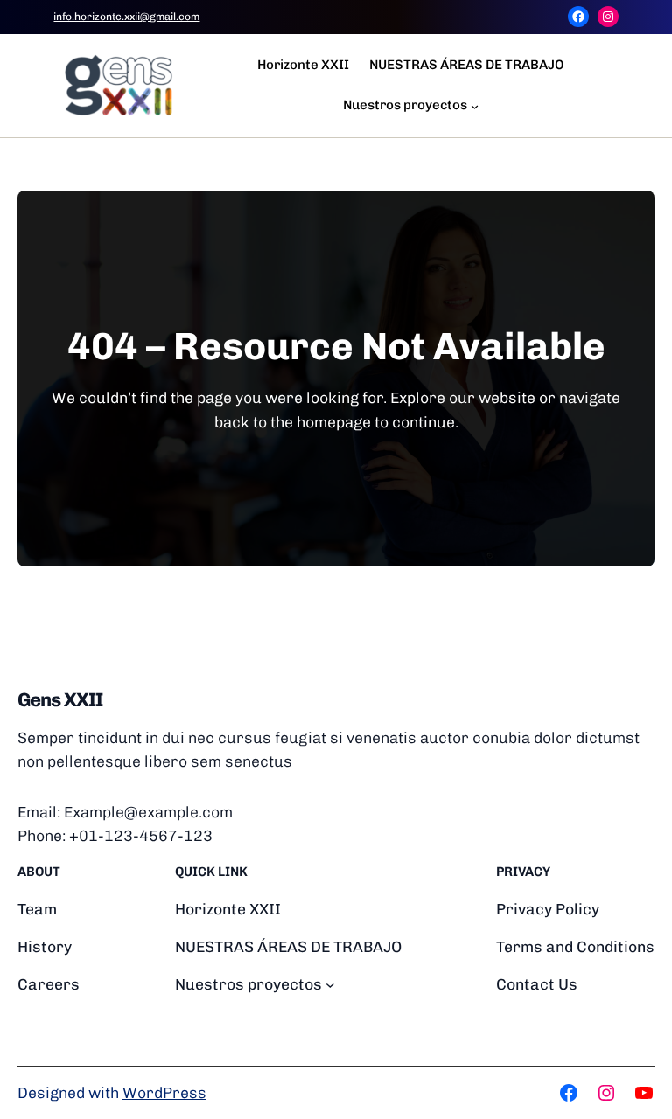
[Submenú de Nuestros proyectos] (475, 105)
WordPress (164, 1092)
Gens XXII (60, 700)
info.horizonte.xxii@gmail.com (126, 16)
